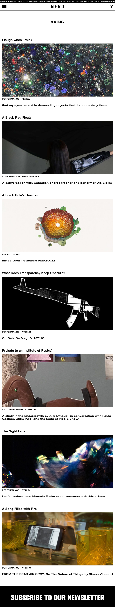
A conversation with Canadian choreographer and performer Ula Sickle (57, 182)
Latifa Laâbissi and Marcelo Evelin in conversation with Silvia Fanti (54, 496)
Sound (17, 254)
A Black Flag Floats (17, 117)
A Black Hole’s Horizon (20, 195)
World (26, 490)
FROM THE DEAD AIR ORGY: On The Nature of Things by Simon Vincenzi (57, 574)
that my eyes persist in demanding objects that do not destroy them (54, 105)
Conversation (11, 177)
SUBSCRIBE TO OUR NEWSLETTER (57, 598)
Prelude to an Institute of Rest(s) (27, 350)
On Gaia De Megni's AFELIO (23, 338)
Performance (10, 99)
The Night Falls (13, 431)
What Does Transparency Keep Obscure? (33, 273)
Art (4, 410)
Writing (26, 332)
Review (26, 99)
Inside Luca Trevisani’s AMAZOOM (28, 260)
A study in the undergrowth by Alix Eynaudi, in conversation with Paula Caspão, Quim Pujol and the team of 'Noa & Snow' (56, 417)
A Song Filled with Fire (19, 509)
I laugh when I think (17, 40)
